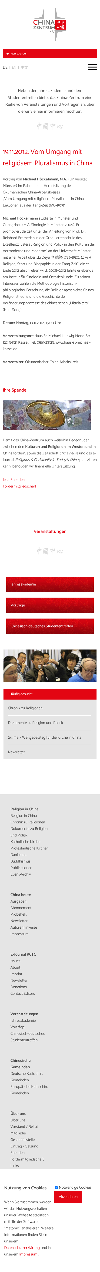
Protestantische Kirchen (29, 848)
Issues (15, 961)
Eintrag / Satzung (24, 1146)
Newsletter (19, 921)
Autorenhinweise (23, 927)
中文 (24, 67)
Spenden (17, 1153)
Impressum (19, 934)
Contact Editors (22, 993)
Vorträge (18, 605)
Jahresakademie (23, 584)
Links (14, 1166)
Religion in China (24, 809)
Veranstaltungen (24, 1014)
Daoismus (18, 855)
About (15, 967)
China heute (20, 895)
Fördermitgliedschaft (19, 486)
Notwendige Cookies (75, 1187)
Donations (18, 987)
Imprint (16, 974)
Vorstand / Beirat (24, 1126)
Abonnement (20, 908)
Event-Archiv (20, 874)
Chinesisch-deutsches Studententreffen (42, 626)
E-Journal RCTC (23, 954)
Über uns (18, 1113)
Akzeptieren (68, 1197)
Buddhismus (20, 861)
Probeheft (18, 914)
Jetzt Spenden (14, 480)
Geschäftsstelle (22, 1140)
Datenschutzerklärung (22, 1248)
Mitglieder (18, 1133)
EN (14, 67)
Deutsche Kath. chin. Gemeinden (26, 1076)
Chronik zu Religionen (27, 822)
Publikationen (21, 868)
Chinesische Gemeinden (20, 1063)
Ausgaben (18, 901)
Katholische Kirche (25, 842)
